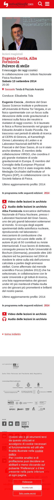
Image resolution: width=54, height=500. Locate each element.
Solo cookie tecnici (27, 493)
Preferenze (27, 482)
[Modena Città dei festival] (25, 425)
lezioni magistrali (12, 53)
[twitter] (11, 423)
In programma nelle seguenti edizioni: (22, 193)
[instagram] (17, 423)
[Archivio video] (4, 201)
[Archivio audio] (4, 206)
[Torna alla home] (18, 4)
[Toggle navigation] (47, 4)
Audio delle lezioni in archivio (27, 206)
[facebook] (4, 423)
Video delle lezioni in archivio (27, 201)
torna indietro (12, 334)
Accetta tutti (27, 487)
